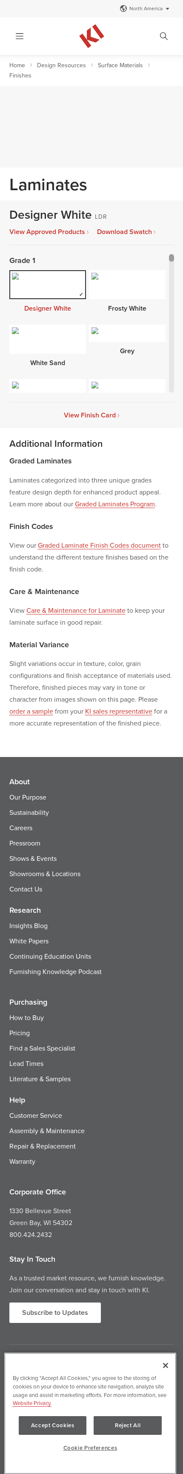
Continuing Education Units (50, 956)
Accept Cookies (52, 1425)
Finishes (20, 75)
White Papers (29, 941)
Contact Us (25, 889)
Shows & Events (33, 858)
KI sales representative (118, 711)
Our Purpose (27, 797)
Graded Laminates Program (115, 503)
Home (17, 65)
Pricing (19, 1032)
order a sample (31, 711)
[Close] (165, 1365)
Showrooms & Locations (44, 873)
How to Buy (26, 1017)
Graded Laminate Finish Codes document (99, 545)
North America (146, 8)
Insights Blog (28, 925)
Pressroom (24, 843)
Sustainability (29, 812)
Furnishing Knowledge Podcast (55, 971)
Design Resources (61, 65)
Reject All (128, 1425)
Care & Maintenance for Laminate (76, 610)
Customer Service (35, 1115)
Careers (20, 827)
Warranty (22, 1161)
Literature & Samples (40, 1078)
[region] (90, 1413)
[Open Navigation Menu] (19, 36)
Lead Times (26, 1063)
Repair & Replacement (42, 1146)
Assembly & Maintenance (47, 1130)
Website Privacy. (32, 1403)
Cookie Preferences (90, 1448)
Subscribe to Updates (55, 1312)
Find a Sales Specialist (42, 1048)
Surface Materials (120, 65)
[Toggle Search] (164, 36)
